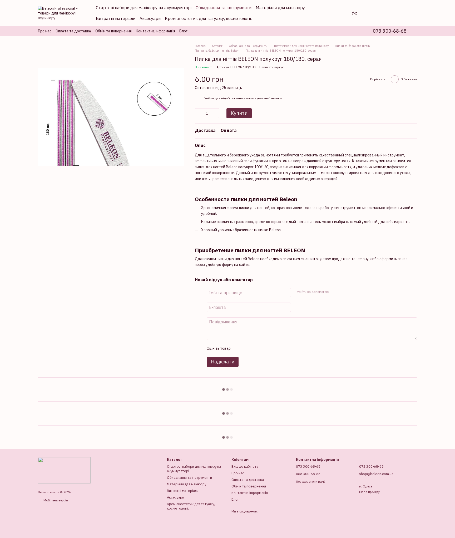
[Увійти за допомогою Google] (342, 292)
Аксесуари (150, 18)
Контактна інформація (155, 31)
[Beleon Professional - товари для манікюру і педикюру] (64, 470)
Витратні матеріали (115, 18)
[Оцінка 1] (239, 348)
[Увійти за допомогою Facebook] (334, 292)
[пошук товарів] (337, 13)
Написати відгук (271, 67)
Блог (183, 31)
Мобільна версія (55, 500)
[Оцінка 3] (256, 348)
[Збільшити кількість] (215, 113)
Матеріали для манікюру (280, 7)
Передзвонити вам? (310, 481)
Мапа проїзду (369, 492)
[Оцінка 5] (273, 348)
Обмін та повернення (113, 31)
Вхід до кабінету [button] (244, 466)
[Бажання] (385, 13)
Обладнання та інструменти (223, 7)
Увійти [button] (209, 98)
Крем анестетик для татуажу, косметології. (208, 18)
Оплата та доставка (73, 31)
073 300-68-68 (390, 31)
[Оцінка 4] (264, 348)
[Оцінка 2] (247, 348)
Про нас (44, 31)
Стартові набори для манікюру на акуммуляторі (143, 7)
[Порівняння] (372, 13)
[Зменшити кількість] (198, 113)
